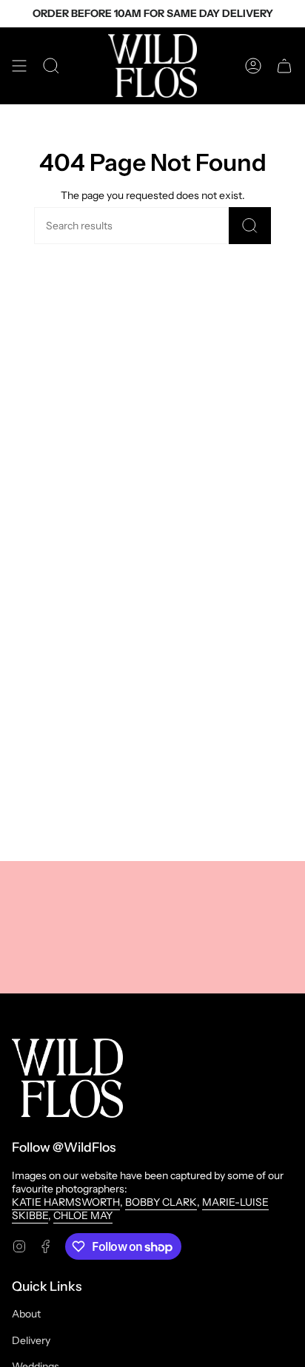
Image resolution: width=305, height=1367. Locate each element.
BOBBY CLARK (161, 1202)
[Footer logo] (67, 1078)
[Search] (250, 225)
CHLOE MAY (83, 1215)
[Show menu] (19, 66)
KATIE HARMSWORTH (66, 1202)
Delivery (31, 1340)
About (26, 1313)
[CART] (284, 66)
